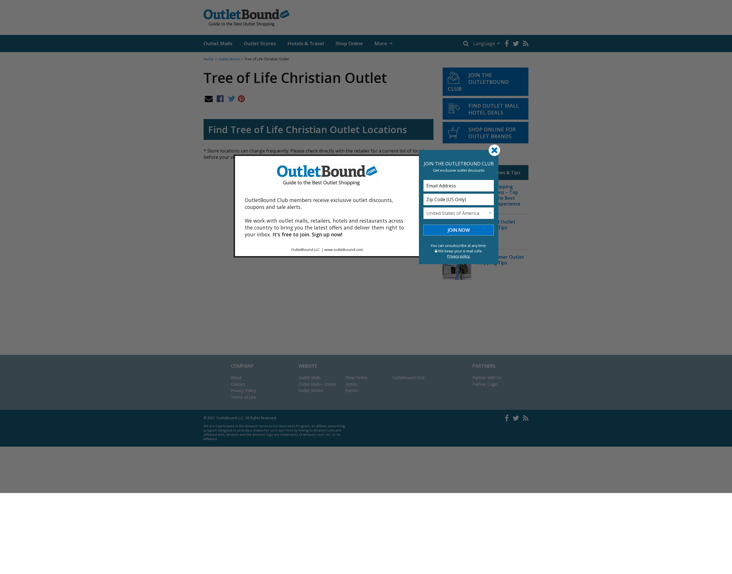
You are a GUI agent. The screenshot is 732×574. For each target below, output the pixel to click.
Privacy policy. (458, 256)
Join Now (459, 230)
